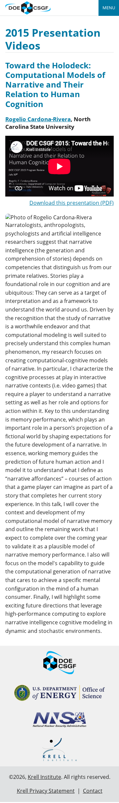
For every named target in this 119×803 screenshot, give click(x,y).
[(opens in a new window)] (59, 692)
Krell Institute (44, 777)
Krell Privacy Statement (46, 790)
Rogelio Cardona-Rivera (38, 119)
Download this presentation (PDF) (71, 202)
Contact (92, 790)
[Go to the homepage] (28, 7)
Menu (108, 8)
